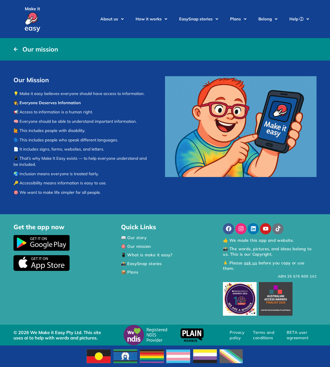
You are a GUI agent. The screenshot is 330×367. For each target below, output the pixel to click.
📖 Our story (134, 237)
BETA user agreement (297, 335)
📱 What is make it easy (146, 254)
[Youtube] (265, 228)
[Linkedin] (253, 228)
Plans (235, 19)
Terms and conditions (263, 335)
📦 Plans (130, 272)
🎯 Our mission (136, 246)
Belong (265, 19)
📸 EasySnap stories (141, 263)
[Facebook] (228, 228)
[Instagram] (240, 228)
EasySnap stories (196, 19)
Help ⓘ (296, 19)
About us (109, 19)
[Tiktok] (278, 228)
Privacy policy (237, 335)
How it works (149, 19)
